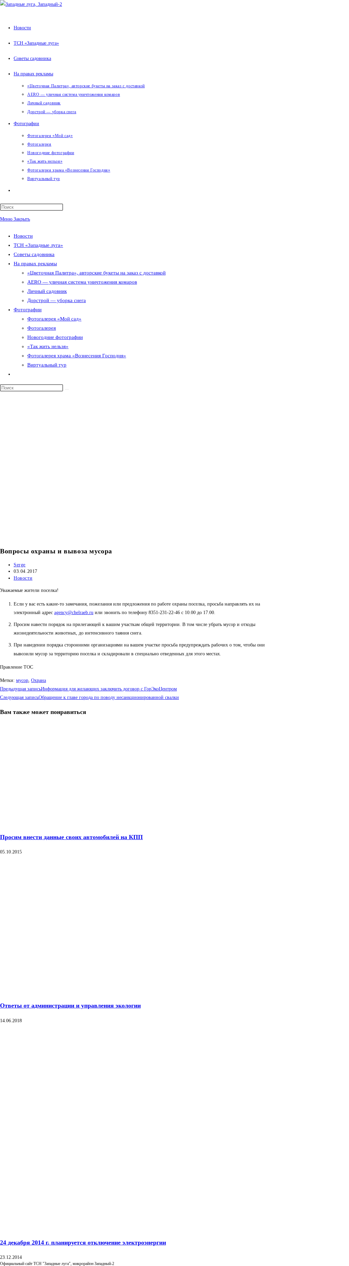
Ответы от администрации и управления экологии (70, 1005)
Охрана (38, 680)
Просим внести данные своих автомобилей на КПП (71, 837)
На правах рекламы (35, 263)
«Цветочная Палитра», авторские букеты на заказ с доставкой (96, 272)
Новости (23, 236)
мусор (22, 680)
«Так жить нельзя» (48, 346)
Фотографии (28, 309)
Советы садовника (34, 254)
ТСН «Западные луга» (38, 245)
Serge (20, 564)
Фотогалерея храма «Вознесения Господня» (76, 355)
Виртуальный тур (46, 365)
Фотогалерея (41, 328)
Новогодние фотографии (55, 337)
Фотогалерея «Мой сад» (54, 319)
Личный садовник (47, 291)
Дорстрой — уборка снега (56, 300)
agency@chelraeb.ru (73, 612)
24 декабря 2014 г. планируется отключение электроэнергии (83, 1242)
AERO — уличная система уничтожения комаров (82, 282)
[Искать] (66, 389)
